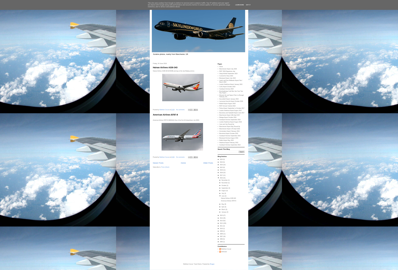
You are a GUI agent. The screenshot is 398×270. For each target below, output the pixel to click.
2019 (221, 170)
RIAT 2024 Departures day (227, 71)
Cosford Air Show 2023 (226, 76)
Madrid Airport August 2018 (227, 103)
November (224, 183)
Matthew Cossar (226, 249)
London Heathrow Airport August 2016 (230, 122)
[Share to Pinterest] (197, 110)
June (223, 196)
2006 (221, 239)
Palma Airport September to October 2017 (231, 108)
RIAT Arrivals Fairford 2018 (227, 106)
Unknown (224, 251)
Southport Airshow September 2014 (229, 145)
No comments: (180, 109)
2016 (221, 178)
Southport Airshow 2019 (226, 89)
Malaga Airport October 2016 (227, 117)
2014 (221, 218)
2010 (221, 228)
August (223, 190)
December (224, 180)
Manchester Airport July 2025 (228, 69)
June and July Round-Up (226, 124)
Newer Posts (158, 163)
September (224, 188)
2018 (221, 172)
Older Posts (208, 163)
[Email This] (189, 110)
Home (183, 163)
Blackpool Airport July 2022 (227, 78)
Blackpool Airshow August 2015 (228, 138)
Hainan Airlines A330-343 (165, 67)
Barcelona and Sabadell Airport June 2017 (231, 113)
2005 (221, 241)
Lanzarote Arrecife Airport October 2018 (231, 101)
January (224, 212)
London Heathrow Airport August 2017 (230, 110)
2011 (221, 226)
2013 (221, 220)
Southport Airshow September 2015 (229, 136)
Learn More (239, 5)
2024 (221, 162)
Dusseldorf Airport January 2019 (228, 99)
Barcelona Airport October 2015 (228, 133)
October (224, 185)
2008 (221, 234)
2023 (221, 164)
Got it (248, 5)
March (223, 209)
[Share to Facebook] (195, 110)
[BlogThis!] (191, 110)
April (223, 207)
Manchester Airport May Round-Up (229, 126)
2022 (221, 167)
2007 (221, 236)
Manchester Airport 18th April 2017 (229, 115)
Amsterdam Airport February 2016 (229, 131)
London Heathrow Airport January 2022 (230, 84)
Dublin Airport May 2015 (226, 140)
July (222, 193)
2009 (221, 231)
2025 (221, 159)
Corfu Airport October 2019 (227, 86)
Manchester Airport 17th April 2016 (229, 129)
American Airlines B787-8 (165, 115)
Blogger (212, 264)
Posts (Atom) (165, 167)
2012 (221, 223)
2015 (221, 215)
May (222, 204)
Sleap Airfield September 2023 (228, 73)
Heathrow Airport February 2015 (228, 142)
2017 (221, 175)
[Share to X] (193, 110)
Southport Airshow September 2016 (229, 119)
